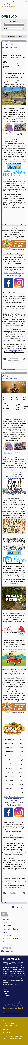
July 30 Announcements (10, 377)
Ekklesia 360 (5, 1042)
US (3, 914)
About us (6, 919)
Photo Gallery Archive (10, 939)
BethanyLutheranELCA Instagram (14, 273)
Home (5, 990)
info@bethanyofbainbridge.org (14, 350)
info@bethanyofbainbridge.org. (11, 984)
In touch (7, 995)
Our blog (6, 932)
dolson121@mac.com (10, 478)
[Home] (14, 1005)
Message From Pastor (10, 929)
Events (6, 993)
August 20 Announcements (10, 46)
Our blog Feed (8, 951)
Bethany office (10, 369)
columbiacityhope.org (11, 701)
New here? (7, 991)
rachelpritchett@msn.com (13, 474)
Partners (6, 942)
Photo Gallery (7, 935)
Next (20, 907)
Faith (11, 41)
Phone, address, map (10, 922)
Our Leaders (7, 926)
